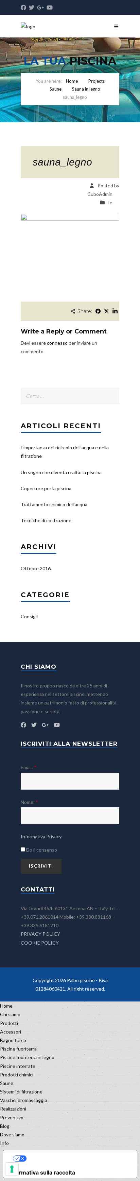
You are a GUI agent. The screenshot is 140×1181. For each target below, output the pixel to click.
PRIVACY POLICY (40, 934)
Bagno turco (13, 1040)
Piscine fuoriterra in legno (27, 1057)
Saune (56, 89)
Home (72, 81)
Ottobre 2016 (36, 568)
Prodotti (9, 1023)
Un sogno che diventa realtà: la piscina (61, 472)
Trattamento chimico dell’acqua (54, 504)
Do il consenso (41, 850)
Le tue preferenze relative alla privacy (77, 1158)
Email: (28, 767)
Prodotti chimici (16, 1074)
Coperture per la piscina (46, 488)
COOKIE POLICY (40, 943)
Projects (96, 81)
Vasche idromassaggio (23, 1100)
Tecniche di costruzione (46, 520)
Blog (5, 1126)
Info (4, 1143)
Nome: (29, 802)
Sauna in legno (86, 89)
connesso (57, 343)
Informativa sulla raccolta (41, 1172)
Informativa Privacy (41, 836)
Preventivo (11, 1117)
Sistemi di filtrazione (21, 1091)
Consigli (29, 616)
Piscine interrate (17, 1066)
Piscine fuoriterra (18, 1049)
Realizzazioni (13, 1109)
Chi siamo (10, 1014)
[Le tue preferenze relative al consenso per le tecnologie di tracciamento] (11, 1169)
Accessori (10, 1032)
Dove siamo (12, 1134)
